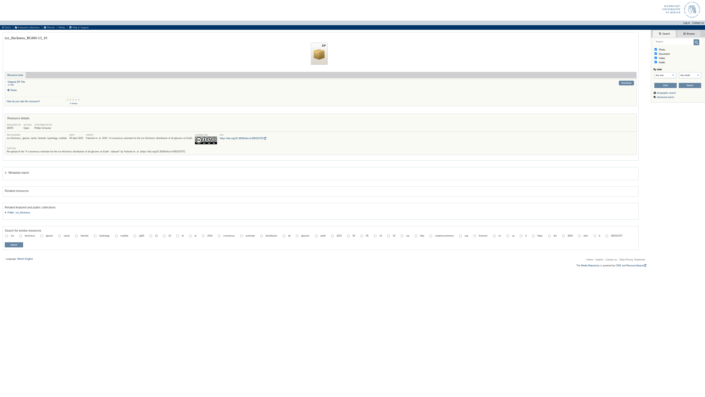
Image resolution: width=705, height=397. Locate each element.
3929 (570, 235)
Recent (50, 27)
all (289, 235)
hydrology (104, 235)
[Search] (696, 42)
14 (380, 235)
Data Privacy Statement (632, 259)
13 (156, 235)
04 (353, 235)
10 (169, 235)
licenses (483, 235)
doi (555, 235)
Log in (686, 23)
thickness (30, 235)
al (195, 235)
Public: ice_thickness (18, 212)
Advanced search (665, 97)
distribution (271, 235)
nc (499, 235)
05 (367, 235)
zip (407, 235)
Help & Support (80, 27)
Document (664, 54)
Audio (661, 62)
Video (661, 58)
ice (12, 235)
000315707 (617, 235)
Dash (7, 27)
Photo (661, 49)
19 (394, 235)
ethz (585, 235)
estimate (250, 235)
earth (323, 235)
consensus (229, 235)
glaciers (305, 235)
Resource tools (15, 75)
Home (590, 259)
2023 (339, 235)
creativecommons (444, 235)
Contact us (698, 23)
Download (626, 83)
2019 (209, 235)
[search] (678, 41)
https (540, 235)
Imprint (599, 259)
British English (25, 258)
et (183, 235)
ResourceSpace (634, 265)
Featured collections (28, 27)
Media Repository (590, 265)
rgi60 (141, 235)
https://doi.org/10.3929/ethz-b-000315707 (241, 138)
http (422, 235)
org (466, 235)
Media (62, 27)
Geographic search (666, 93)
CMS (618, 265)
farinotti (84, 235)
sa (513, 235)
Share (13, 90)
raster (67, 235)
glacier (49, 235)
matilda (124, 235)
